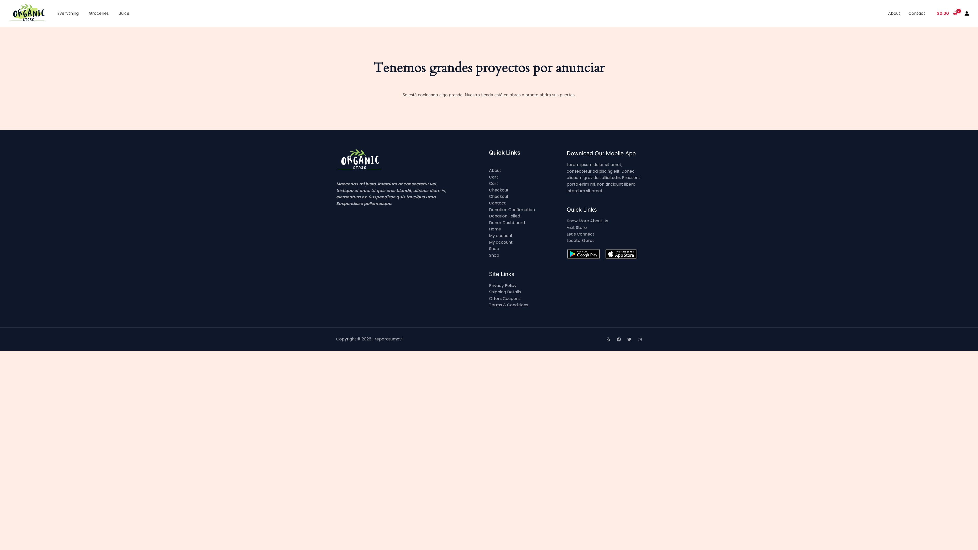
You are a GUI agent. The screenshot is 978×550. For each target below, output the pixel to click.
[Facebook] (619, 339)
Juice (124, 13)
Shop (494, 249)
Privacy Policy (503, 285)
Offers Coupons (505, 298)
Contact (916, 13)
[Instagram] (640, 339)
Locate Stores (580, 240)
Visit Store (577, 227)
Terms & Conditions (508, 305)
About (894, 13)
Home (495, 229)
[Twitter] (629, 339)
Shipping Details (505, 292)
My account (501, 236)
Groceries (99, 13)
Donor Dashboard (507, 223)
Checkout (499, 190)
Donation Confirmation (512, 210)
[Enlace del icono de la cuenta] (967, 13)
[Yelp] (608, 339)
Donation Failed (504, 216)
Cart (493, 177)
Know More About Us (587, 221)
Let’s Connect (580, 234)
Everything (68, 13)
